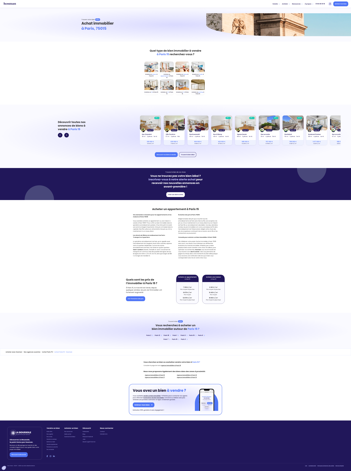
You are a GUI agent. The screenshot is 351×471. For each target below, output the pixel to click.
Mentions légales (339, 465)
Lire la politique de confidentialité (13, 455)
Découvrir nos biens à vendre (166, 155)
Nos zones (49, 436)
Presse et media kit (88, 436)
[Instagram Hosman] (50, 456)
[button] (4, 468)
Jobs (84, 439)
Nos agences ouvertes (32, 352)
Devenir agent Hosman (89, 442)
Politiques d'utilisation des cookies (325, 465)
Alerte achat (67, 434)
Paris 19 (174, 339)
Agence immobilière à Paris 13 (187, 377)
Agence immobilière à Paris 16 (155, 375)
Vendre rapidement (52, 444)
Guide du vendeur (52, 439)
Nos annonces (68, 431)
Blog (84, 434)
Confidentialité (312, 465)
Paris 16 (192, 335)
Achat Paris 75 (47, 352)
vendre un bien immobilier (152, 396)
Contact (102, 431)
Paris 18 (166, 335)
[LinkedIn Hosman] (54, 456)
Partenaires (86, 431)
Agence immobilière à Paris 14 (187, 375)
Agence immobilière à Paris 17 (155, 377)
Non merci (8, 462)
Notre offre (49, 431)
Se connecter (50, 449)
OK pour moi (34, 462)
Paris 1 (175, 335)
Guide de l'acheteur (69, 436)
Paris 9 (183, 335)
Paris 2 (148, 335)
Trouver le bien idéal (187, 155)
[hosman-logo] (10, 4)
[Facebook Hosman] (47, 456)
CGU (306, 465)
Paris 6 (200, 335)
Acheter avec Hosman (14, 352)
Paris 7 (166, 339)
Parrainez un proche (52, 447)
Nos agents (50, 434)
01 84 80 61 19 (320, 4)
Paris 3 (183, 339)
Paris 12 (157, 335)
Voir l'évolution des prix (135, 299)
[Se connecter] (330, 4)
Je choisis (21, 462)
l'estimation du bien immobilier (153, 398)
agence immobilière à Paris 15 (171, 365)
